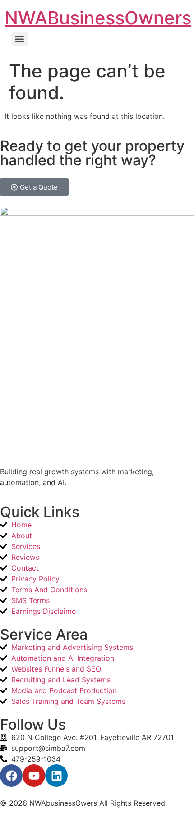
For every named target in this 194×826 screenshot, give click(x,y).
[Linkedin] (56, 775)
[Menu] (19, 39)
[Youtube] (34, 775)
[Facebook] (11, 775)
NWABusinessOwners (98, 18)
